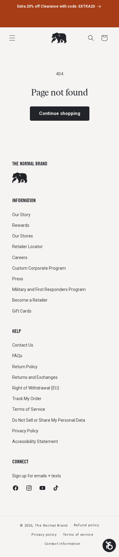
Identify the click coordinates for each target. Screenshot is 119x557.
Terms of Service (28, 409)
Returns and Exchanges (35, 377)
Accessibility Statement (35, 441)
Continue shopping (59, 113)
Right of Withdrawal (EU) (35, 388)
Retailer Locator (27, 246)
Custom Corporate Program (39, 268)
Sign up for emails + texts (36, 475)
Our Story (21, 214)
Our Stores (22, 236)
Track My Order (26, 398)
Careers (19, 257)
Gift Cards (21, 311)
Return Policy (25, 366)
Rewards (20, 225)
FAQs (17, 355)
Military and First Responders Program (49, 289)
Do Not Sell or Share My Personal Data (48, 420)
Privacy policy (44, 535)
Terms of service (78, 535)
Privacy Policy (25, 430)
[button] (104, 38)
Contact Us (22, 345)
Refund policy (86, 525)
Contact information (63, 544)
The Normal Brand (51, 526)
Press (17, 278)
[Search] (91, 38)
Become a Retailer (30, 300)
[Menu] (12, 38)
